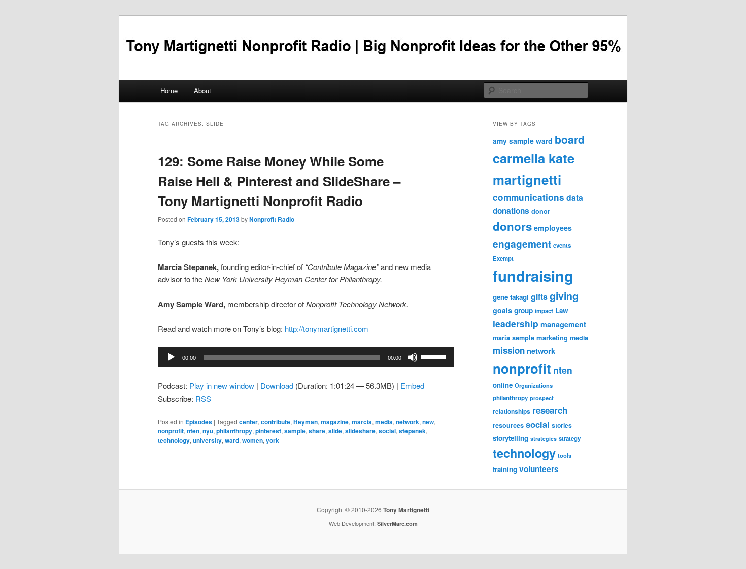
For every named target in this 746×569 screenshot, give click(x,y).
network (407, 421)
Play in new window (221, 385)
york (272, 440)
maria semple (513, 337)
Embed (412, 385)
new (428, 421)
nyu (207, 431)
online (503, 385)
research (549, 410)
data (574, 198)
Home (169, 90)
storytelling (510, 438)
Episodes (198, 421)
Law (561, 310)
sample (295, 431)
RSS (203, 398)
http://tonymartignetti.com (326, 328)
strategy (570, 438)
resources (508, 425)
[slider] (435, 356)
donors (512, 226)
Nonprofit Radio (271, 219)
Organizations (534, 385)
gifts (539, 297)
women (252, 440)
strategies (543, 438)
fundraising (533, 275)
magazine (335, 421)
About (202, 90)
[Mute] (413, 357)
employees (553, 228)
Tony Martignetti (406, 509)
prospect (542, 398)
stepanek (412, 431)
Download (276, 385)
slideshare (360, 431)
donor (540, 211)
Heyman (305, 421)
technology (174, 440)
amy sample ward (523, 141)
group (523, 310)
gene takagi (511, 297)
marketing (552, 337)
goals (502, 310)
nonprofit (171, 431)
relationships (511, 411)
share (317, 431)
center (248, 421)
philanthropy (234, 431)
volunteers (539, 469)
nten (193, 431)
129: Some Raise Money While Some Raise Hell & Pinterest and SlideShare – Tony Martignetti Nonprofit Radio (279, 181)
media (384, 421)
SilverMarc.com (397, 523)
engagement (522, 244)
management (563, 324)
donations (511, 210)
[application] (306, 357)
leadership (515, 323)
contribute (275, 421)
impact (544, 311)
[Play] (171, 357)
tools (564, 455)
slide (335, 431)
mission (509, 350)
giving (564, 296)
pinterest (268, 431)
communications (528, 197)
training (505, 469)
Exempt (503, 258)
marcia (362, 421)
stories (562, 425)
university (207, 440)
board (570, 139)
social (387, 431)
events (562, 245)
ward (232, 440)
